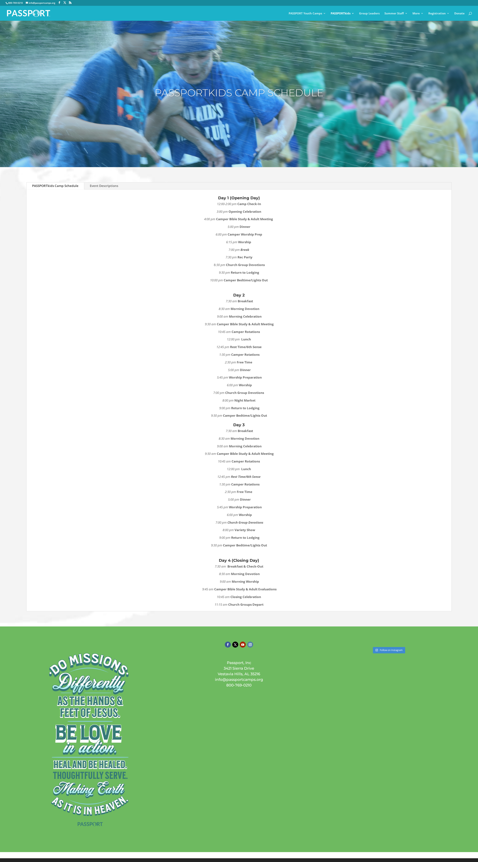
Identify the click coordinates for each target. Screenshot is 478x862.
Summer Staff (394, 13)
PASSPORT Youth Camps (305, 13)
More (416, 13)
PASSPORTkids (340, 13)
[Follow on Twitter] (235, 645)
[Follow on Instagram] (250, 645)
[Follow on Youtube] (243, 645)
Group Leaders (369, 13)
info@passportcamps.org (239, 679)
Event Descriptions (104, 186)
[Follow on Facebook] (228, 645)
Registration (437, 13)
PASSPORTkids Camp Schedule (55, 186)
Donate (459, 13)
